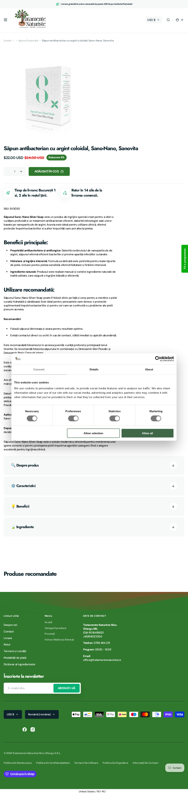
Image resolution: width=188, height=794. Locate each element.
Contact (9, 631)
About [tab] (149, 369)
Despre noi (10, 625)
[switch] (73, 418)
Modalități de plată (15, 658)
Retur (7, 644)
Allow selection (93, 433)
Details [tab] (94, 369)
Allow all (147, 433)
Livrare (8, 638)
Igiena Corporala (28, 40)
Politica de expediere (115, 762)
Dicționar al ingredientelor (19, 664)
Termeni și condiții (15, 651)
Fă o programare (184, 258)
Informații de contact (145, 762)
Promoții (50, 633)
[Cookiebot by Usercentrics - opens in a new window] (158, 359)
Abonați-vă (66, 688)
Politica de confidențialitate (53, 762)
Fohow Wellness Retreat (59, 639)
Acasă (7, 40)
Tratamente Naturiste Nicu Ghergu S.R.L (36, 753)
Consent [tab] (38, 369)
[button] (5, 20)
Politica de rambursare (18, 762)
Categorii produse (55, 628)
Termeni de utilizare (86, 762)
